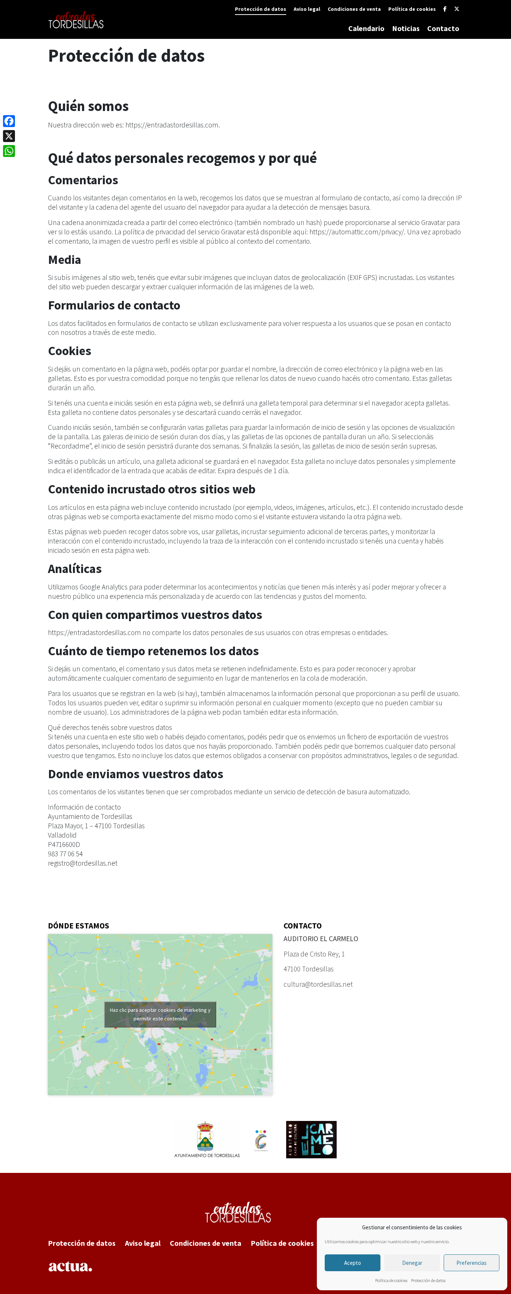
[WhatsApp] (8, 151)
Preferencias (471, 1262)
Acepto (352, 1262)
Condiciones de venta (354, 9)
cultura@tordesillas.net (318, 984)
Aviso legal (307, 9)
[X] (456, 9)
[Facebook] (445, 9)
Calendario (366, 28)
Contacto (443, 28)
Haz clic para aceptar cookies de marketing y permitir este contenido (160, 1014)
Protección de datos (428, 1280)
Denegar (412, 1262)
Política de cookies (391, 1280)
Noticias (406, 28)
